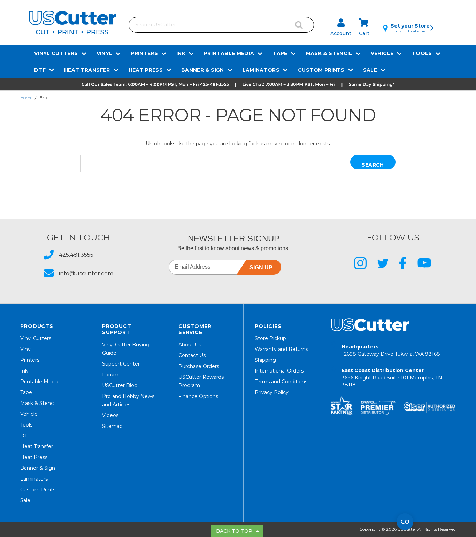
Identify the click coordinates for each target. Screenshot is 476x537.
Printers (144, 53)
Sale (370, 70)
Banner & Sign (202, 70)
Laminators (261, 70)
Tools (422, 53)
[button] (238, 84)
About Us (189, 345)
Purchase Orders (198, 366)
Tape (279, 53)
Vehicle (382, 53)
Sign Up (260, 267)
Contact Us (192, 355)
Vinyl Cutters (56, 53)
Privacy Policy (272, 392)
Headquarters (390, 350)
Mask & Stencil (329, 53)
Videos (110, 415)
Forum (110, 374)
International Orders (279, 371)
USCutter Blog (120, 385)
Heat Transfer (87, 70)
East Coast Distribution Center (391, 377)
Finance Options (198, 396)
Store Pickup (270, 338)
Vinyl (105, 53)
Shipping (265, 360)
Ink (180, 53)
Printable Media (229, 53)
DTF (40, 70)
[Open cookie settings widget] (405, 521)
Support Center (121, 364)
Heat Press (146, 70)
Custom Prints (321, 70)
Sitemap (112, 426)
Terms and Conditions (281, 381)
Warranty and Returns (281, 349)
